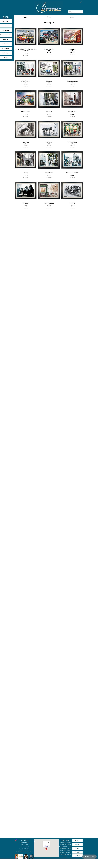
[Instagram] (15, 840)
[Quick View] (26, 36)
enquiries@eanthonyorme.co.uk (24, 851)
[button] (81, 2)
